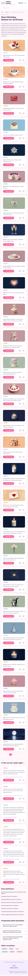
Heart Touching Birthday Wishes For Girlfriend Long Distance (13, 892)
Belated (12, 951)
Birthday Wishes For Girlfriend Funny (12, 879)
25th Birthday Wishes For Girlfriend (9, 908)
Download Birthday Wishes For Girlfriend (11, 899)
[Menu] (25, 3)
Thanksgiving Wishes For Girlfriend (12, 859)
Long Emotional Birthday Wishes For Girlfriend (12, 911)
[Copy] (19, 60)
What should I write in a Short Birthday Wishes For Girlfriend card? (13, 925)
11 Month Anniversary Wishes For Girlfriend (14, 795)
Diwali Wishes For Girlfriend (10, 817)
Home (2, 12)
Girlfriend (7, 12)
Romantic (4, 948)
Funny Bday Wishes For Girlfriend (9, 896)
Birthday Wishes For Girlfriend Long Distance (12, 902)
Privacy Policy (17, 972)
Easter (11, 948)
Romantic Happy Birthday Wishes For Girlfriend (12, 914)
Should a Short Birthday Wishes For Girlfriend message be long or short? (12, 931)
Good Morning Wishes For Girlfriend (9, 905)
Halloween (4, 951)
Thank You (19, 951)
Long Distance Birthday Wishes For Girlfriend (14, 777)
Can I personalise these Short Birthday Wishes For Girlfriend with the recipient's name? (13, 938)
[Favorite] (23, 60)
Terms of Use (24, 972)
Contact (11, 972)
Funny (17, 948)
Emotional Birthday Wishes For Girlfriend (13, 839)
